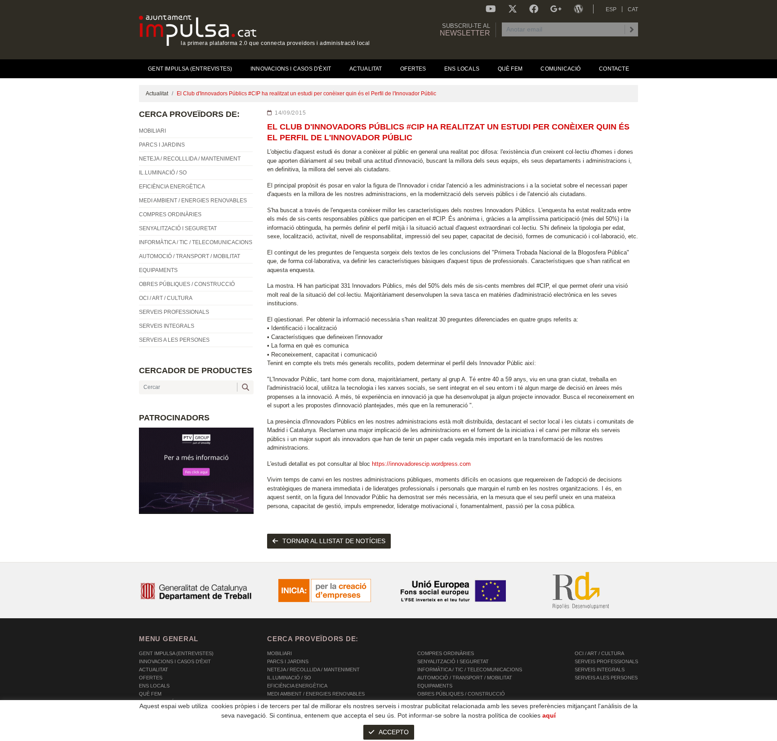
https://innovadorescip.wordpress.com (421, 463)
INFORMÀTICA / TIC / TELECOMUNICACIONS (469, 669)
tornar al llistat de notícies (333, 541)
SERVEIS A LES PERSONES (606, 677)
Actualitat (157, 93)
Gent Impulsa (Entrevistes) (176, 653)
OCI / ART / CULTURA (599, 653)
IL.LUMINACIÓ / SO (289, 677)
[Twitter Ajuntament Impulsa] (512, 8)
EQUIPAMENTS (434, 685)
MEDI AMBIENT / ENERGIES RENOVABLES (316, 693)
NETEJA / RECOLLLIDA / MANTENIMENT (313, 669)
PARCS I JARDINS (287, 661)
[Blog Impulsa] (578, 8)
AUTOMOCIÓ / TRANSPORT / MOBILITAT (464, 677)
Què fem (150, 693)
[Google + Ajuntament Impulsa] (556, 8)
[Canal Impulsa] (491, 8)
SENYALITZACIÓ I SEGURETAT (453, 661)
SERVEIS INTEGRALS (600, 669)
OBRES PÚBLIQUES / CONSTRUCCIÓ (461, 693)
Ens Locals (154, 685)
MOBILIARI (279, 653)
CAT (633, 9)
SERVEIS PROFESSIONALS (606, 661)
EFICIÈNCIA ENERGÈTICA (297, 685)
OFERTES (150, 677)
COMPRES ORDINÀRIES (445, 653)
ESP (611, 9)
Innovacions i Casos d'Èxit (175, 661)
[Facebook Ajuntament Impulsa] (533, 8)
